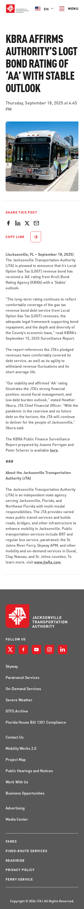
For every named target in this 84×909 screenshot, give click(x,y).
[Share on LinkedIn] (18, 222)
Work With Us (17, 781)
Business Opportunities (25, 793)
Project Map (16, 759)
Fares (11, 841)
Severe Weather (19, 699)
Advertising (15, 807)
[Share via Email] (36, 222)
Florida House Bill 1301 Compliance (36, 722)
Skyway (12, 666)
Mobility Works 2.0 (21, 748)
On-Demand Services (23, 688)
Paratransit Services (22, 677)
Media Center (17, 819)
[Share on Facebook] (8, 222)
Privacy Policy (20, 870)
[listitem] (10, 649)
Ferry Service (19, 879)
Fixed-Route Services (26, 851)
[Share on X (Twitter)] (27, 222)
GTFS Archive (17, 711)
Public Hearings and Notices (29, 770)
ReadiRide (15, 860)
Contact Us (15, 737)
